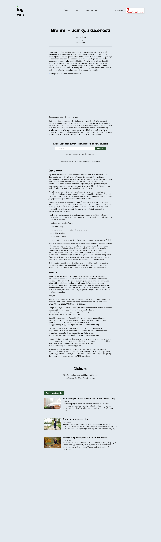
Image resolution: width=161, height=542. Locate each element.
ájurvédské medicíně (98, 66)
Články (67, 10)
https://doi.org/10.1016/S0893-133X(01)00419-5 (67, 304)
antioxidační (55, 233)
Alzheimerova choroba (95, 181)
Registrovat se (88, 378)
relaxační (54, 227)
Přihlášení (119, 10)
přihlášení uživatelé (90, 375)
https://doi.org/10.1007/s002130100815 (64, 314)
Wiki (77, 10)
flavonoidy (70, 125)
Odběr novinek (91, 10)
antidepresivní (56, 237)
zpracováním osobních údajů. (92, 161)
